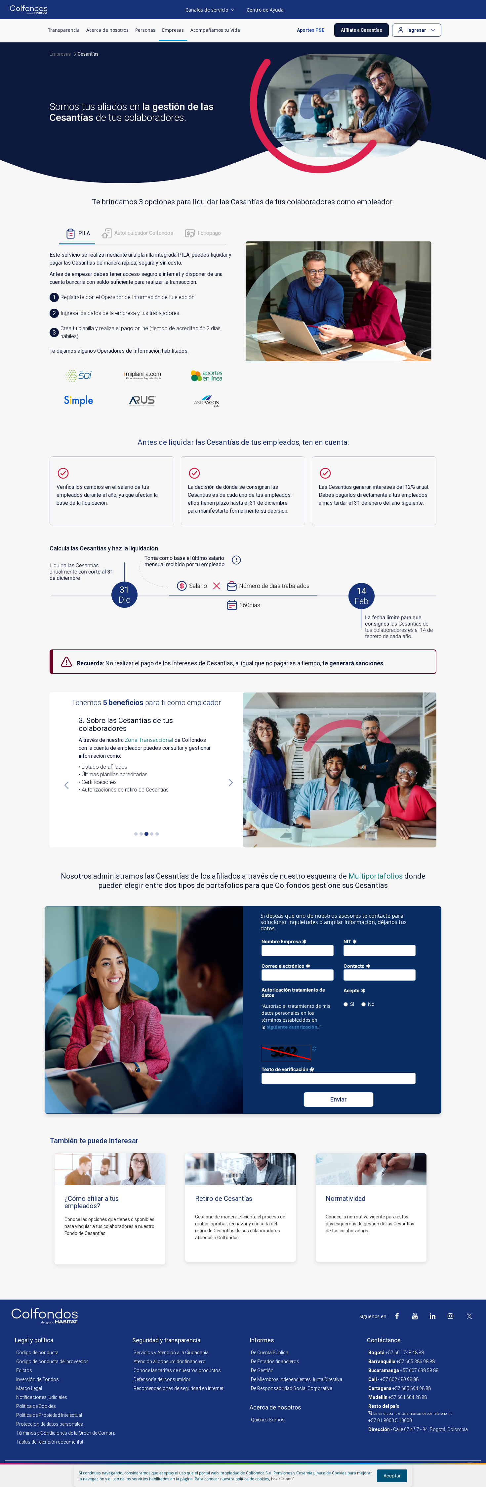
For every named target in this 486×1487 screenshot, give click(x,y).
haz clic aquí (282, 1478)
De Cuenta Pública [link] (269, 1352)
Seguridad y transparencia (166, 1340)
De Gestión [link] (262, 1370)
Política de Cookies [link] (36, 1406)
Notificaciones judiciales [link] (41, 1397)
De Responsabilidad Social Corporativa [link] (291, 1388)
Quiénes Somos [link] (268, 1419)
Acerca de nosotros (275, 1407)
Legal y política (34, 1340)
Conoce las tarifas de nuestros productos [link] (177, 1370)
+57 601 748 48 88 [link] (396, 1352)
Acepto (352, 990)
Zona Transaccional (149, 740)
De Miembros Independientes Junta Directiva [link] (296, 1379)
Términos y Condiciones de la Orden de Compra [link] (65, 1433)
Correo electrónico (283, 966)
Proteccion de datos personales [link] (49, 1424)
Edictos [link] (24, 1370)
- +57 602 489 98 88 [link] (393, 1379)
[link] (396, 1316)
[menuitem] (63, 30)
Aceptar (392, 1475)
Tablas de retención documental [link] (49, 1442)
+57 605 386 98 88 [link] (401, 1361)
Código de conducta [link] (37, 1352)
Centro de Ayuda (265, 10)
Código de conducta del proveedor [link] (52, 1361)
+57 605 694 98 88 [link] (399, 1388)
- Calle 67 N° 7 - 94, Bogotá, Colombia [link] (418, 1429)
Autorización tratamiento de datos (293, 992)
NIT (347, 941)
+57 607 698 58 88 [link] (403, 1370)
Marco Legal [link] (29, 1388)
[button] (361, 30)
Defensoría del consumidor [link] (162, 1379)
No (371, 1004)
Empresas (60, 54)
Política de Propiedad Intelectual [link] (49, 1415)
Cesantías (88, 54)
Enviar (338, 1099)
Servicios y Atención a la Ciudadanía (171, 1352)
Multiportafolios (375, 876)
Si (352, 1004)
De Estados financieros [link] (275, 1361)
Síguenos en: (373, 1316)
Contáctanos (384, 1340)
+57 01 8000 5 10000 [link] (410, 1413)
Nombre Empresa (281, 941)
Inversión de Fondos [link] (37, 1379)
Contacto (354, 966)
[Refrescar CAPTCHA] (314, 1048)
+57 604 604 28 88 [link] (397, 1397)
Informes (262, 1340)
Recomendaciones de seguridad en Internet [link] (178, 1388)
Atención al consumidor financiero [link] (170, 1361)
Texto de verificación (285, 1069)
